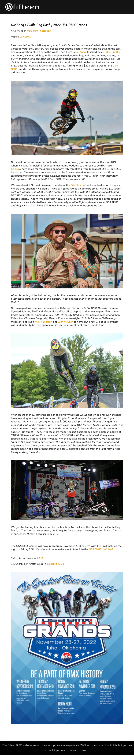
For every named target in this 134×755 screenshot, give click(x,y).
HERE (40, 558)
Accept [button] (73, 750)
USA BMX (25, 36)
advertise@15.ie (55, 564)
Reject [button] (84, 750)
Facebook (45, 30)
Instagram (32, 30)
